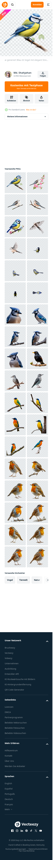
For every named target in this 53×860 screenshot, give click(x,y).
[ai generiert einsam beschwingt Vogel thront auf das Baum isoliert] (15, 621)
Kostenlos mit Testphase (26, 87)
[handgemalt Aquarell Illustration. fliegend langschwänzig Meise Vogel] (15, 290)
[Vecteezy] (5, 5)
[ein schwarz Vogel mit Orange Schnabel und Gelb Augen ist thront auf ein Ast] (15, 555)
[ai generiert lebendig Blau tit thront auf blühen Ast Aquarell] (15, 268)
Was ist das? (31, 109)
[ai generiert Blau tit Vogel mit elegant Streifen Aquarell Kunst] (15, 180)
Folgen (43, 76)
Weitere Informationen (17, 114)
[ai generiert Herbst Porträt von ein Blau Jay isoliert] (15, 445)
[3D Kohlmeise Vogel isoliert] (15, 334)
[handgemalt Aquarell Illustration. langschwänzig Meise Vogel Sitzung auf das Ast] (15, 224)
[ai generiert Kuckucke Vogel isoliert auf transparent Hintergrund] (15, 577)
